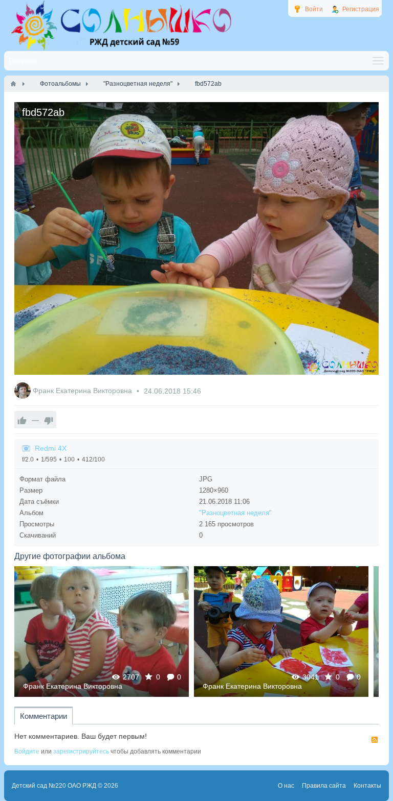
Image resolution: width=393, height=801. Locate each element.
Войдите (26, 751)
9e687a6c (101, 631)
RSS (374, 739)
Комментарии (43, 716)
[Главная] (13, 84)
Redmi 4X (51, 448)
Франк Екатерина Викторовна (83, 391)
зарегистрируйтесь (81, 751)
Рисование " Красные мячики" (281, 631)
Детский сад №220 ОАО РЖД (54, 785)
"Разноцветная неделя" (235, 513)
